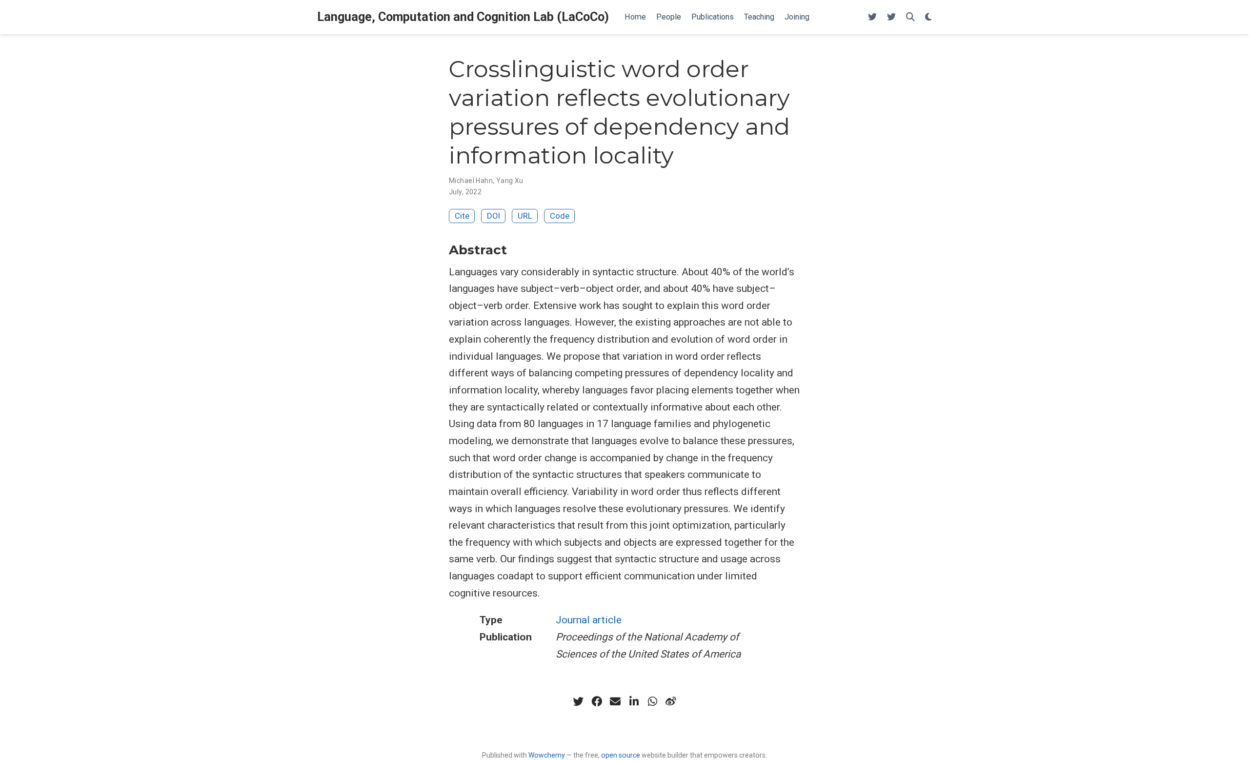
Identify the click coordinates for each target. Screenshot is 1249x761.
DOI (493, 216)
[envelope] (615, 701)
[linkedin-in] (633, 701)
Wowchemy (546, 755)
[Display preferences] (928, 17)
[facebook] (596, 701)
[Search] (910, 17)
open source (620, 755)
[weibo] (671, 701)
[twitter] (578, 701)
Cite (462, 216)
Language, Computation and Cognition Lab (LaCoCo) (463, 17)
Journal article (589, 620)
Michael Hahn (471, 181)
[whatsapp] (652, 701)
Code (559, 216)
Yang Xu (510, 181)
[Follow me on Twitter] (872, 17)
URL (525, 216)
